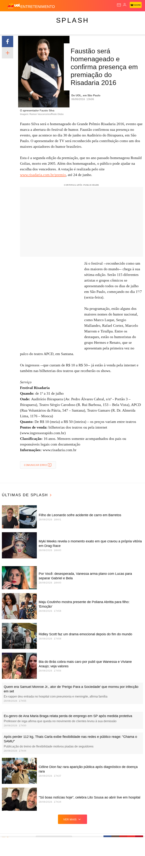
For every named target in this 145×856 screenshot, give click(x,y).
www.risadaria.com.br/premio (43, 175)
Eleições (37, 17)
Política (68, 17)
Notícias (53, 17)
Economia (99, 17)
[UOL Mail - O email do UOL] (119, 5)
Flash (23, 17)
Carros (83, 17)
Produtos (9, 17)
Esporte (127, 17)
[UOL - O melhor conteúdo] (13, 6)
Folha (114, 17)
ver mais (70, 819)
